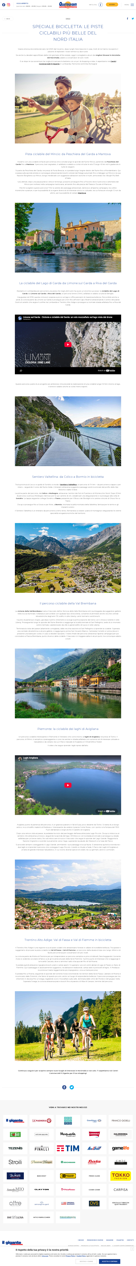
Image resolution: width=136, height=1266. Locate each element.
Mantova (82, 193)
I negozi (81, 1240)
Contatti (130, 1240)
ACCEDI (112, 4)
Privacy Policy (70, 1256)
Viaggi (68, 18)
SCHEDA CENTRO (73, 1245)
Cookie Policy (81, 1256)
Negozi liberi (105, 1245)
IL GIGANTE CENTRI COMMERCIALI (123, 1245)
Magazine (109, 1240)
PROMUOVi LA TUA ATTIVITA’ (90, 1245)
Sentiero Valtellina (68, 485)
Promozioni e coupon (95, 1240)
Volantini (120, 1240)
